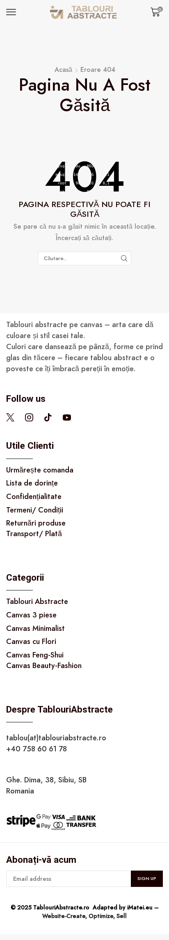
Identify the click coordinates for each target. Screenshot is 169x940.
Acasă (63, 69)
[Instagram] (29, 417)
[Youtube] (67, 417)
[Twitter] (10, 417)
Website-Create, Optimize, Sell (84, 916)
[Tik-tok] (48, 417)
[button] (11, 12)
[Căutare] (124, 258)
